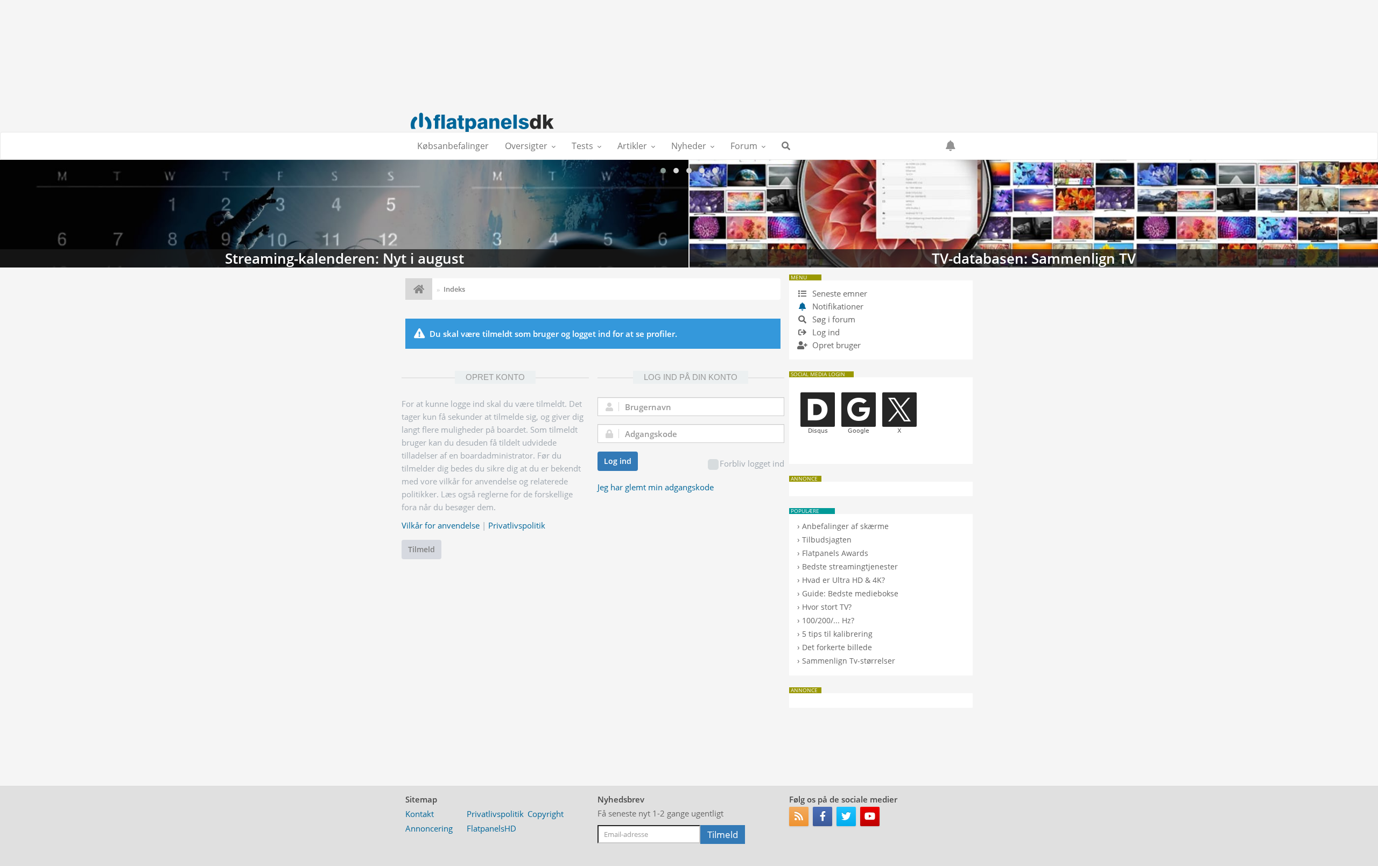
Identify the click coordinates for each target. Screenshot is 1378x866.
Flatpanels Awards (835, 553)
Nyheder (688, 146)
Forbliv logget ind (752, 463)
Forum (743, 146)
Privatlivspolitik (516, 525)
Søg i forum (832, 319)
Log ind (617, 461)
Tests (582, 146)
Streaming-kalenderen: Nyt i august (344, 213)
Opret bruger (835, 345)
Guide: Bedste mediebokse (850, 593)
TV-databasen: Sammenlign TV (1034, 213)
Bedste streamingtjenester (850, 566)
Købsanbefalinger (453, 146)
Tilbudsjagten (827, 539)
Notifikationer (837, 306)
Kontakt (419, 813)
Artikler (632, 146)
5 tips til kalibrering (837, 634)
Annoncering (429, 828)
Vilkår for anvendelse (441, 525)
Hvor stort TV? (827, 607)
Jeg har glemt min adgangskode (655, 487)
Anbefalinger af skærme (845, 526)
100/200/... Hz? (828, 620)
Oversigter (526, 146)
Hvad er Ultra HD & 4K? (843, 580)
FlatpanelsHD (491, 828)
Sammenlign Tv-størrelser (848, 661)
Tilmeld (421, 549)
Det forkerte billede (837, 647)
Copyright (546, 813)
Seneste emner (838, 293)
